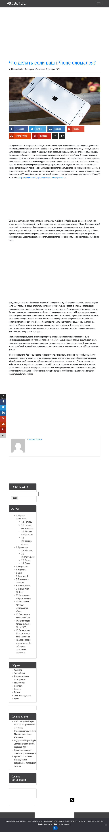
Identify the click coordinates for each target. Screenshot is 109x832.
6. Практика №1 (23, 576)
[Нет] (105, 825)
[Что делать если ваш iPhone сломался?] (54, 100)
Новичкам (18, 686)
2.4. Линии (25, 563)
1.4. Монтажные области (26, 541)
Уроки (16, 698)
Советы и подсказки (22, 695)
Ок (55, 828)
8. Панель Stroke (23, 585)
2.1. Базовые (26, 550)
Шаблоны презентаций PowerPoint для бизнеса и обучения (24, 724)
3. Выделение (22, 566)
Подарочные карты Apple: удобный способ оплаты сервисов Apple (25, 743)
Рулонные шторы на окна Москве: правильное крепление (25, 734)
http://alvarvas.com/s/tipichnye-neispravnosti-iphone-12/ (42, 177)
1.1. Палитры (26, 522)
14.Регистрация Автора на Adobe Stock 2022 (23, 624)
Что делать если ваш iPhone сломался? (52, 63)
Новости (17, 689)
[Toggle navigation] (98, 3)
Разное (17, 692)
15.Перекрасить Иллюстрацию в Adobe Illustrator (23, 633)
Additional (18, 670)
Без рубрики (19, 673)
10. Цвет (20, 592)
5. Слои (19, 573)
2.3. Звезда (26, 560)
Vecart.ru (16, 3)
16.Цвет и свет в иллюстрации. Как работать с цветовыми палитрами (24, 646)
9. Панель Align (22, 589)
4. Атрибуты (21, 569)
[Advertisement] (54, 814)
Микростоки (19, 682)
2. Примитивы (22, 547)
